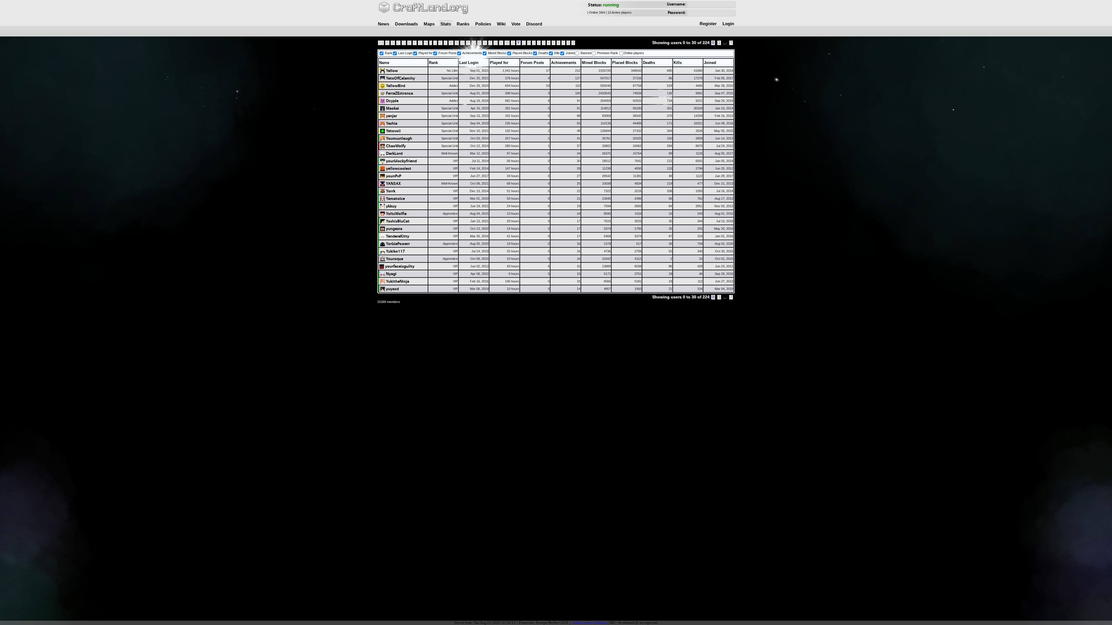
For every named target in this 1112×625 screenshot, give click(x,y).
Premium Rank (607, 53)
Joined (570, 53)
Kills (557, 53)
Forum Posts (447, 53)
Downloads (406, 23)
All (381, 43)
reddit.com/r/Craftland (589, 623)
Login (728, 23)
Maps (429, 23)
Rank (388, 53)
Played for (425, 53)
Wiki (501, 23)
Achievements (472, 53)
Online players (634, 53)
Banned (586, 53)
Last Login (405, 53)
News (383, 23)
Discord (534, 23)
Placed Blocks (523, 53)
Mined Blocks (497, 53)
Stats (445, 23)
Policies (483, 23)
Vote (515, 23)
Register (708, 23)
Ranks (463, 23)
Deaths (543, 53)
